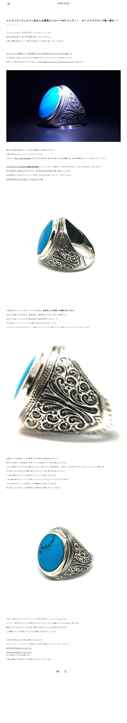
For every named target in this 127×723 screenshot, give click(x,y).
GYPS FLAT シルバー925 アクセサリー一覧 (24, 179)
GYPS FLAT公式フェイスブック (19, 648)
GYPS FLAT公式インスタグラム (19, 652)
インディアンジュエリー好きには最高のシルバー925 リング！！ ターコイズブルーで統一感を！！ (62, 20)
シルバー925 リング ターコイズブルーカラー (55, 62)
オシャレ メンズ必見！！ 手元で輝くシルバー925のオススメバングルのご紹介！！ (39, 53)
